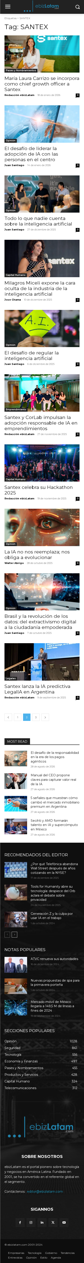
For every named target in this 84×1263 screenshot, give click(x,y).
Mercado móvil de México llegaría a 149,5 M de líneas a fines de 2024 (52, 1006)
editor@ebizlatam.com (45, 1192)
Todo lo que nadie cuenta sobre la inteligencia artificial (38, 221)
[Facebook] (20, 1222)
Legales (11, 678)
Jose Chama (12, 299)
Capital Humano (16, 275)
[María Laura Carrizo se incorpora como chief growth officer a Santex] (42, 54)
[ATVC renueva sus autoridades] (15, 964)
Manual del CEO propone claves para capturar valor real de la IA (53, 779)
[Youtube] (64, 1222)
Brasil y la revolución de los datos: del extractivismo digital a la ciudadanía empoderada (40, 621)
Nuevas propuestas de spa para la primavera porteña (55, 982)
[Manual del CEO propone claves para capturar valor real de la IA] (15, 781)
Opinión (10, 140)
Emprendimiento (16, 409)
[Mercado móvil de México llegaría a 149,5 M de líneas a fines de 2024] (15, 1007)
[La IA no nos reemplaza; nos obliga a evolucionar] (42, 527)
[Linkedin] (42, 1222)
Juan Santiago (14, 165)
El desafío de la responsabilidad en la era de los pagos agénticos (55, 757)
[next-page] (45, 717)
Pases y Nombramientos (21, 70)
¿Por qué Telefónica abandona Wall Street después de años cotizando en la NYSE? (54, 868)
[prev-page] (8, 717)
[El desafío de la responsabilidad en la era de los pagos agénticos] (15, 758)
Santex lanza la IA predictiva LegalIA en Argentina (37, 689)
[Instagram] (31, 1222)
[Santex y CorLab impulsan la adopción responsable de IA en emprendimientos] (42, 393)
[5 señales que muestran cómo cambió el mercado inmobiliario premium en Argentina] (15, 803)
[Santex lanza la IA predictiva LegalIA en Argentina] (42, 662)
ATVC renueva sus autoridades (54, 959)
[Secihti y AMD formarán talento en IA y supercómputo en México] (15, 826)
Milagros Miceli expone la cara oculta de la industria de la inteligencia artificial (39, 288)
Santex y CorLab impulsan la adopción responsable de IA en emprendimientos (41, 423)
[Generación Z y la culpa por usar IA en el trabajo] (15, 919)
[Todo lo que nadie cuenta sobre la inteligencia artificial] (42, 194)
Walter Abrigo (14, 563)
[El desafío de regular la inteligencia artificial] (42, 328)
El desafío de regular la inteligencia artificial (31, 355)
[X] (53, 1222)
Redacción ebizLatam (19, 95)
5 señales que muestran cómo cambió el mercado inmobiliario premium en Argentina (55, 802)
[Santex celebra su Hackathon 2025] (42, 463)
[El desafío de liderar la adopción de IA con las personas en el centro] (42, 124)
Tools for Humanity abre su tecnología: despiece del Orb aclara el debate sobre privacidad (53, 893)
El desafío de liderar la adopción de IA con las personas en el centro (31, 154)
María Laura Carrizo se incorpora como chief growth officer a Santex (41, 83)
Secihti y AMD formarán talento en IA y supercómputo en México (54, 825)
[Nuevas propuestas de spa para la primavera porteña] (15, 986)
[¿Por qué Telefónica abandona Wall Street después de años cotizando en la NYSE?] (15, 870)
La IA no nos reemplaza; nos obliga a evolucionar (37, 554)
